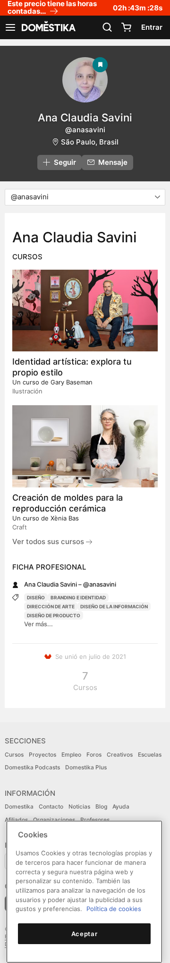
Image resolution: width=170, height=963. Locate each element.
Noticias (79, 806)
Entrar (151, 27)
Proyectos (42, 754)
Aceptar (84, 933)
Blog (101, 806)
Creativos (120, 754)
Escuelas (150, 754)
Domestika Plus (86, 767)
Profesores (95, 819)
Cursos (14, 754)
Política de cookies (113, 908)
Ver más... (38, 624)
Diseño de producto (53, 615)
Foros (94, 754)
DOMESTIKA (48, 27)
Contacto (51, 806)
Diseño (36, 597)
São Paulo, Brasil (90, 141)
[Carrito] (126, 27)
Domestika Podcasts (32, 767)
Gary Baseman (72, 382)
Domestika (19, 806)
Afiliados (16, 819)
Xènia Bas (65, 518)
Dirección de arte (51, 606)
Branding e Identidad (78, 597)
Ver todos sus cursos (49, 541)
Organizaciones (54, 819)
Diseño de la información (114, 606)
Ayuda (120, 806)
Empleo (71, 754)
